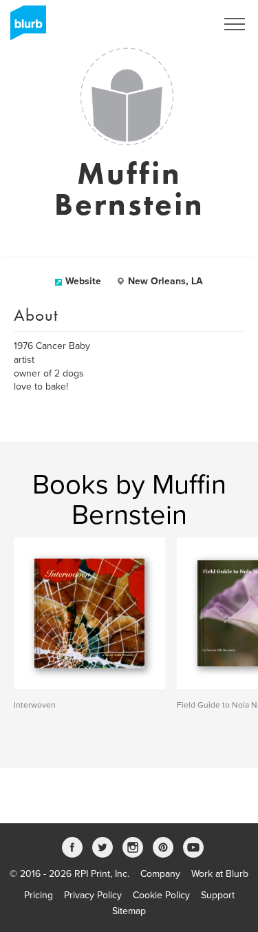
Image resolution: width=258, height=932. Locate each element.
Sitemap (129, 911)
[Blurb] (24, 27)
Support (218, 895)
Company (160, 874)
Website (83, 281)
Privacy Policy (93, 895)
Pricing (38, 895)
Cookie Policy (161, 895)
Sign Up (181, 24)
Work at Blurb (219, 874)
